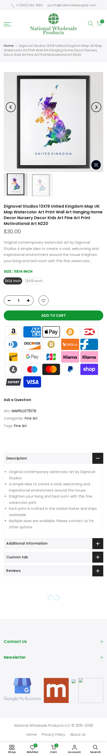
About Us (78, 734)
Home (9, 45)
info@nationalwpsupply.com (74, 5)
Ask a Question (17, 400)
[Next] (96, 107)
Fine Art (31, 418)
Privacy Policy (53, 734)
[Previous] (11, 107)
